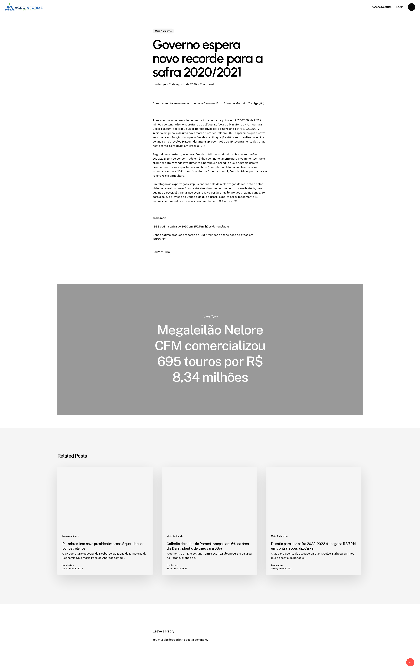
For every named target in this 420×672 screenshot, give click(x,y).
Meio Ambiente (163, 31)
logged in (175, 639)
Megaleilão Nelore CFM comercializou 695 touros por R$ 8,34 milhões (210, 349)
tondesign (159, 84)
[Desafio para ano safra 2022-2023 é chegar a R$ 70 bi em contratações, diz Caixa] (313, 521)
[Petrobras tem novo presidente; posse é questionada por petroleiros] (105, 521)
